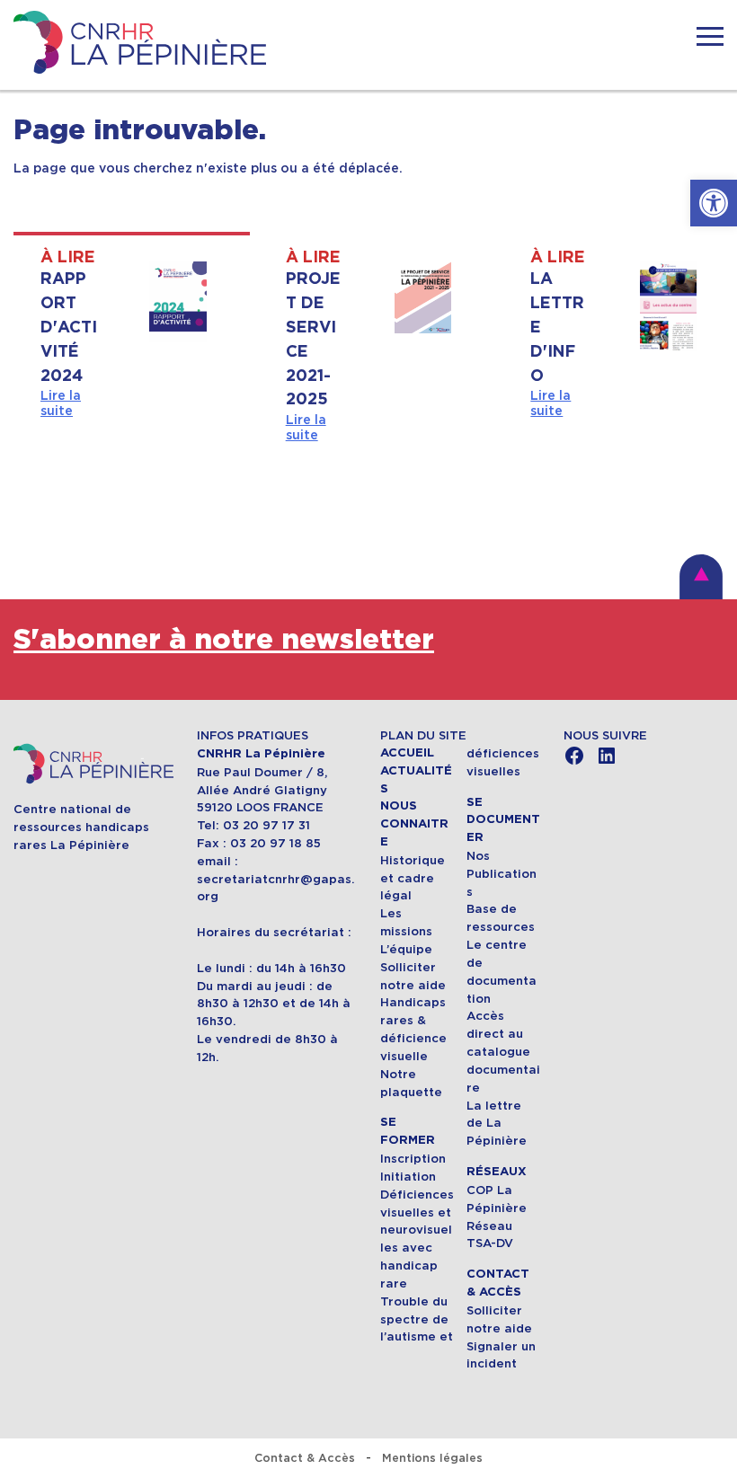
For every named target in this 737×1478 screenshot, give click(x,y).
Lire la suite (60, 403)
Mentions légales (432, 1458)
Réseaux (496, 1171)
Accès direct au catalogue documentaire (503, 1051)
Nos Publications (501, 873)
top (701, 576)
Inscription (413, 1158)
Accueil (407, 753)
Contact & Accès (304, 1458)
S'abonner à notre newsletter (223, 640)
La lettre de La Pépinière (496, 1123)
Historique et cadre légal (412, 878)
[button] (713, 203)
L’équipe (406, 949)
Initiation (408, 1176)
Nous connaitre (414, 824)
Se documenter (503, 820)
